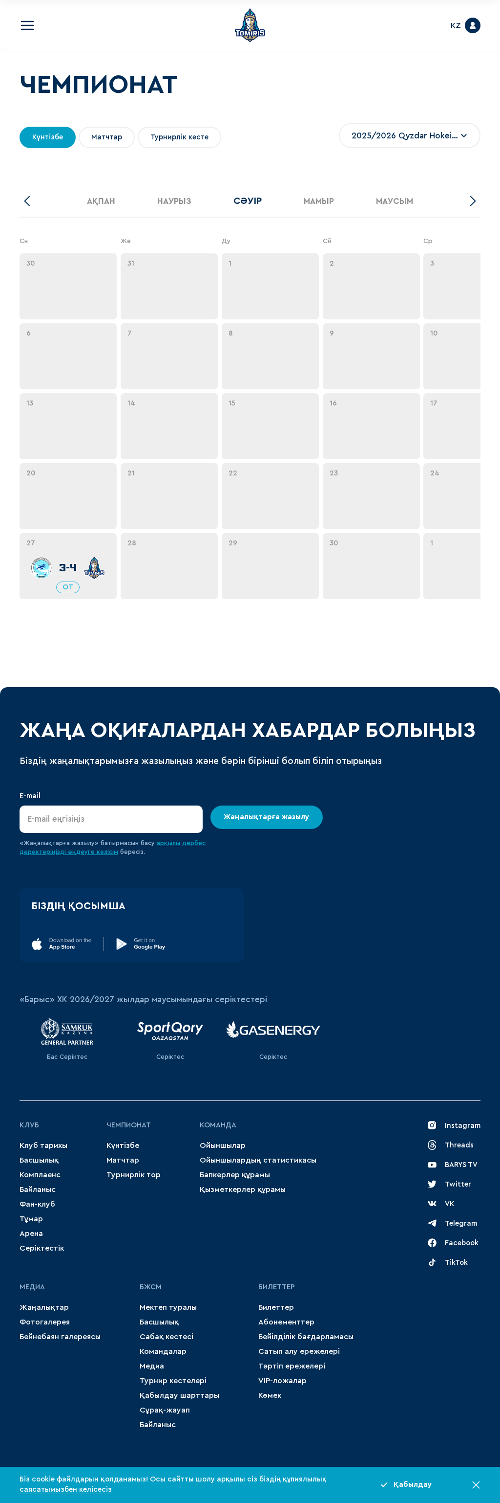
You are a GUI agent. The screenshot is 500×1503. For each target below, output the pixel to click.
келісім (107, 852)
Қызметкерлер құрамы (243, 1189)
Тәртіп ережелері (291, 1366)
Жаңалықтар (44, 1307)
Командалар (163, 1351)
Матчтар (122, 1160)
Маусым (394, 201)
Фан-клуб (37, 1204)
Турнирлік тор (133, 1175)
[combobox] (409, 135)
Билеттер (276, 1287)
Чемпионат (128, 1125)
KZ (456, 25)
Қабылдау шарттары (179, 1395)
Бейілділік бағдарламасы (306, 1337)
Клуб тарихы (43, 1145)
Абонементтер (286, 1322)
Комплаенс (40, 1175)
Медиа (152, 1366)
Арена (31, 1233)
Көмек (269, 1395)
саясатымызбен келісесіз (66, 1489)
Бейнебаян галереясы (60, 1337)
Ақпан (101, 201)
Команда (218, 1125)
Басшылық (39, 1160)
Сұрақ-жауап (165, 1410)
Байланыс (38, 1189)
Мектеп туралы (168, 1307)
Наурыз (174, 201)
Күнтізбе (122, 1145)
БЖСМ (151, 1287)
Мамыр (319, 201)
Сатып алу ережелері (299, 1351)
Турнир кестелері (173, 1381)
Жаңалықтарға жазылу (267, 817)
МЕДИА (32, 1287)
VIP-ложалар (282, 1381)
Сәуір (247, 201)
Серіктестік (42, 1248)
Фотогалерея (45, 1322)
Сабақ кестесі (166, 1337)
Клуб (29, 1125)
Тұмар (31, 1219)
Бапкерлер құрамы (235, 1175)
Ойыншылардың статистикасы (258, 1160)
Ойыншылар (223, 1145)
